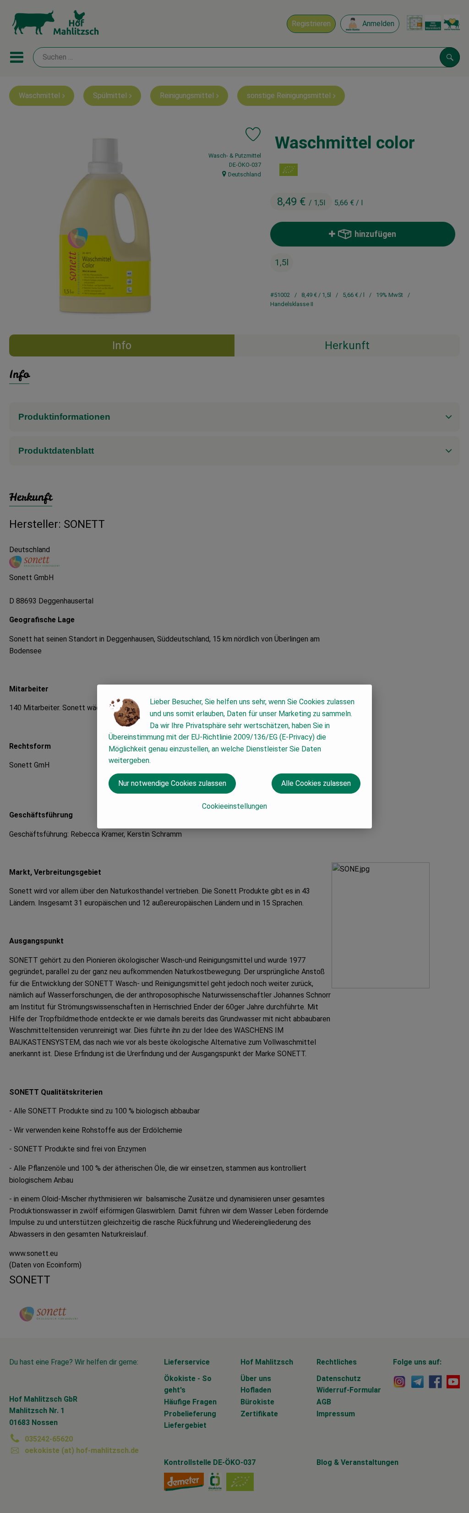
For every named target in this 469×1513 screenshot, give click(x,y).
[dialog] (234, 756)
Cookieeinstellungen (234, 806)
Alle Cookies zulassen (316, 783)
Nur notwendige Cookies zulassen (172, 783)
